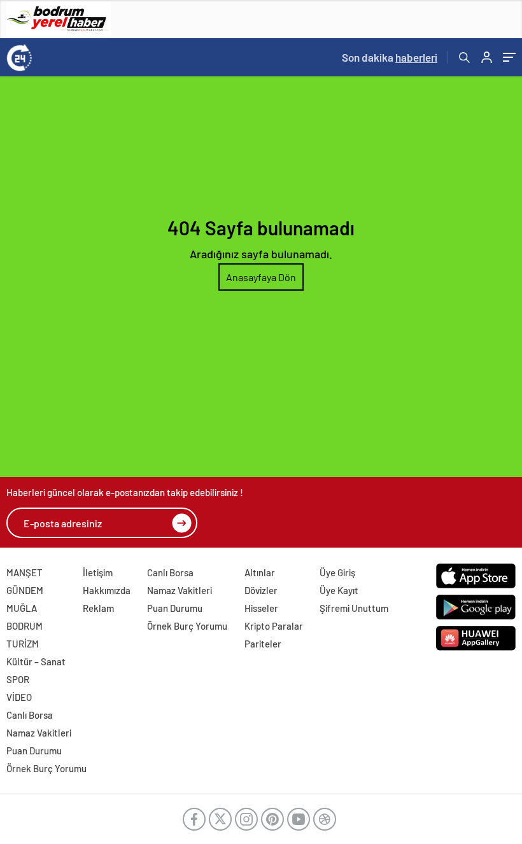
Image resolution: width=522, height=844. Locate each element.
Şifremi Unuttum (354, 608)
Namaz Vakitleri (179, 590)
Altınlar (259, 572)
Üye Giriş (337, 572)
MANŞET (24, 572)
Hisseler (261, 608)
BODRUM (24, 626)
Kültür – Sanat (36, 661)
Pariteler (262, 643)
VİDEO (19, 697)
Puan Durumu (174, 608)
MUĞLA (21, 608)
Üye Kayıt (339, 590)
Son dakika (389, 57)
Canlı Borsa (170, 572)
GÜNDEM (24, 590)
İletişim (98, 572)
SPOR (17, 679)
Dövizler (261, 590)
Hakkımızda (106, 590)
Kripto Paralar (273, 626)
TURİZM (22, 643)
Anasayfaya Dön (261, 277)
